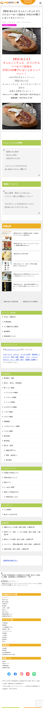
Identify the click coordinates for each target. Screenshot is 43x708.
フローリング (7, 354)
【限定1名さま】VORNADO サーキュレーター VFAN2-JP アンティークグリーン (26, 275)
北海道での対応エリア (11, 473)
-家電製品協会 (5, 665)
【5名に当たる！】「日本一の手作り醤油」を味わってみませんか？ (25, 265)
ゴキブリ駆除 (8, 416)
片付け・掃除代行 (10, 317)
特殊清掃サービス (10, 336)
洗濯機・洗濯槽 (30, 359)
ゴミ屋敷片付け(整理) (11, 326)
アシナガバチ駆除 (12, 392)
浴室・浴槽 (14, 357)
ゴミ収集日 (7, 509)
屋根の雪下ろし (11, 450)
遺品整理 (7, 331)
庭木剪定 (7, 441)
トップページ (5, 597)
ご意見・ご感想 (5, 607)
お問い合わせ (5, 612)
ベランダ (34, 357)
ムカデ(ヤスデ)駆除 (10, 407)
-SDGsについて (5, 663)
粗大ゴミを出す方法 (10, 514)
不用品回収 (7, 322)
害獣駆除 (7, 421)
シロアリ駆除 (8, 412)
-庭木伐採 (4, 637)
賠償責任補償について (7, 614)
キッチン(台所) (25, 354)
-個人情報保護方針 (6, 652)
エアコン (16, 354)
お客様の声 (4, 603)
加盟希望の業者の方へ (10, 560)
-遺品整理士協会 (6, 667)
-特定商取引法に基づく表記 (8, 654)
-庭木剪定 (4, 639)
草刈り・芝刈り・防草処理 (13, 383)
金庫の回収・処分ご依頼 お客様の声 (16, 549)
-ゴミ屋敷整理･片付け (7, 627)
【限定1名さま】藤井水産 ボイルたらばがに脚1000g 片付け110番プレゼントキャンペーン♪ (12, 301)
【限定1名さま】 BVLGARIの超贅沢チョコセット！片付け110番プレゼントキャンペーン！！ (26, 286)
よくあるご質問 (9, 487)
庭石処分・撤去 (9, 378)
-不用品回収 (5, 623)
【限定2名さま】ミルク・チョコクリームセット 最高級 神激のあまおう (25, 244)
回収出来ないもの (12, 497)
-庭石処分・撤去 (6, 629)
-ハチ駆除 (4, 635)
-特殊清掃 (4, 633)
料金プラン (7, 482)
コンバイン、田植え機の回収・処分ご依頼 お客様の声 (22, 544)
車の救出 (9, 460)
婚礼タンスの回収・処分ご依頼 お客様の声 (18, 539)
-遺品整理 (4, 625)
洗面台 (22, 357)
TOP (21, 576)
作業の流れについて (10, 477)
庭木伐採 (7, 436)
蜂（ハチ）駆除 (9, 388)
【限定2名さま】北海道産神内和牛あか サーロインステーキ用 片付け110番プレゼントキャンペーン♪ (32, 301)
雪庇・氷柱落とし (12, 455)
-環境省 (4, 661)
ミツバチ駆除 (10, 402)
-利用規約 (4, 650)
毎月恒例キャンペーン (9, 25)
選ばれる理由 (5, 601)
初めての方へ (5, 599)
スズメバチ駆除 (11, 397)
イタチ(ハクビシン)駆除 (12, 426)
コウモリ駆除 (8, 431)
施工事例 (4, 605)
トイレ (28, 357)
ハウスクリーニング (12, 349)
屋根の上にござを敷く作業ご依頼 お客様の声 (19, 527)
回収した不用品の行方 (11, 492)
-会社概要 (4, 648)
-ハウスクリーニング (7, 631)
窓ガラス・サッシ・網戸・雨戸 (13, 359)
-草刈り (4, 641)
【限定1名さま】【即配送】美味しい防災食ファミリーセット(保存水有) (25, 234)
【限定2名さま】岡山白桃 (20, 253)
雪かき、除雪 (8, 445)
